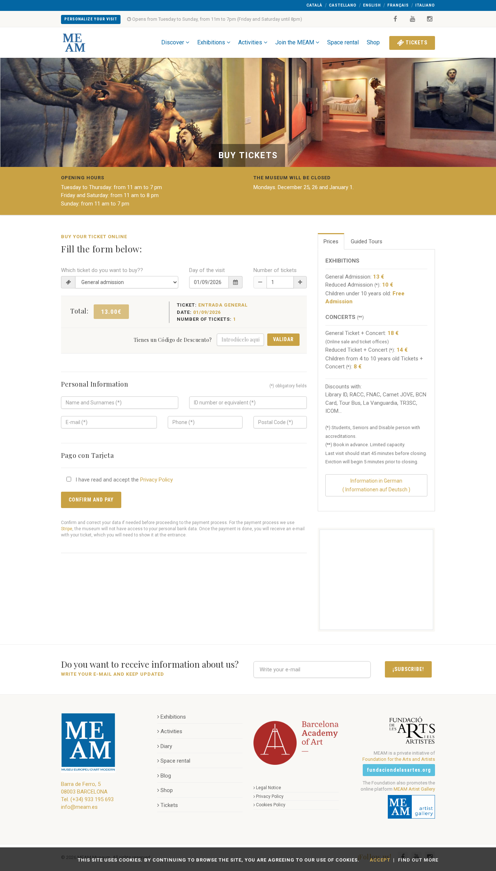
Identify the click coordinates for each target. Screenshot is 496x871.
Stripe (66, 528)
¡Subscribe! (408, 669)
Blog (165, 775)
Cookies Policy (270, 804)
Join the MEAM (294, 42)
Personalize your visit (90, 19)
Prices (331, 241)
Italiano (425, 5)
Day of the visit (207, 270)
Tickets (415, 42)
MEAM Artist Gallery (414, 789)
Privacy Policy (156, 479)
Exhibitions (211, 42)
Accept (380, 860)
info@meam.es (79, 807)
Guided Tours (366, 241)
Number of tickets (275, 270)
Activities (250, 42)
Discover (172, 42)
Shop (373, 42)
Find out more (418, 860)
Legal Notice (268, 787)
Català (314, 5)
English (372, 5)
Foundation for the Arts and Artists (398, 759)
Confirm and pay (91, 500)
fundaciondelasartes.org (399, 770)
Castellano (343, 5)
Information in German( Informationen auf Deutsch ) (376, 485)
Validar (283, 339)
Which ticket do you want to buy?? (102, 270)
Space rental (343, 42)
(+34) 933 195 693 (92, 799)
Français (398, 5)
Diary (166, 746)
